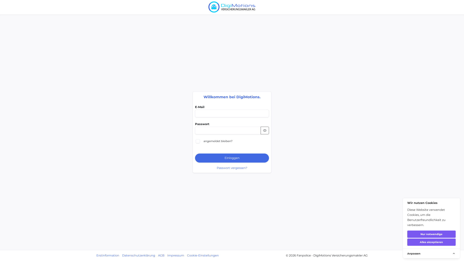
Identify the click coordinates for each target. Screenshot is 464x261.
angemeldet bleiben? (218, 141)
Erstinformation (107, 255)
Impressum (175, 255)
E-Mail (199, 107)
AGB (161, 255)
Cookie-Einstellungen (203, 255)
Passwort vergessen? (232, 168)
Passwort (202, 124)
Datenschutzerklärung (138, 255)
